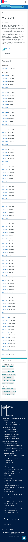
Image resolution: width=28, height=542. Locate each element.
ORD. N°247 (5, 275)
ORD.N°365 (5, 144)
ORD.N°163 (5, 283)
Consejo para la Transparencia (11, 434)
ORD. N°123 (5, 298)
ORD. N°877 (5, 198)
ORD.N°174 (5, 280)
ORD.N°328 (5, 87)
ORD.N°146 (5, 172)
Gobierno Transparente (10, 429)
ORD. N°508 (5, 252)
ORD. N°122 (5, 295)
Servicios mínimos (8, 462)
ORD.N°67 (4, 101)
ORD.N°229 (5, 90)
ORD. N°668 (5, 224)
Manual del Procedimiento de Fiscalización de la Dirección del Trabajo (14, 502)
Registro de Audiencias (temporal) (12, 438)
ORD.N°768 (5, 118)
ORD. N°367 (5, 272)
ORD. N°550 (5, 244)
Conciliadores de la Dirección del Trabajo (14, 493)
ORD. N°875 (5, 189)
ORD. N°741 (5, 212)
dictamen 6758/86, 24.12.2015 (8, 374)
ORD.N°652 (5, 127)
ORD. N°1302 (5, 326)
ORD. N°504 (5, 263)
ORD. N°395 (5, 269)
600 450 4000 (6, 532)
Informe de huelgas (9, 453)
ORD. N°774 (5, 209)
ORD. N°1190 (5, 332)
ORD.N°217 (5, 161)
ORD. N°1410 (5, 323)
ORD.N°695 (5, 121)
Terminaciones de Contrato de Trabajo (13, 469)
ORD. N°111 (5, 300)
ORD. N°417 (5, 266)
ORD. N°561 (5, 235)
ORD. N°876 (5, 192)
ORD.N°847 (5, 104)
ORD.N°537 (5, 132)
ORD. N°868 (5, 201)
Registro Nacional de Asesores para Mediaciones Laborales (13, 472)
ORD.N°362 (5, 78)
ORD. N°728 (5, 218)
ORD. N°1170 (5, 335)
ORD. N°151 (5, 286)
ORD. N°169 (5, 169)
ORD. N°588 (5, 226)
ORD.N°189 (5, 93)
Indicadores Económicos (10, 483)
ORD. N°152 (5, 289)
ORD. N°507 (5, 249)
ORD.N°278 (5, 155)
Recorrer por (5, 6)
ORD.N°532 (5, 135)
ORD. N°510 (5, 261)
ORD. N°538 (5, 246)
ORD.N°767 (5, 112)
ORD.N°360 (5, 75)
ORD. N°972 (5, 355)
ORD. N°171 (5, 164)
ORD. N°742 (5, 215)
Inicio (2, 10)
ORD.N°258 (5, 158)
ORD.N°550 (5, 130)
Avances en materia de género (11, 485)
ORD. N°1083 (5, 346)
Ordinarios (17, 10)
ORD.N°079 (5, 98)
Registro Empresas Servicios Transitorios (14, 466)
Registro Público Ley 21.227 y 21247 (13, 494)
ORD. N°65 (5, 181)
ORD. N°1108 (5, 343)
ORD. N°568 (5, 229)
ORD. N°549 (5, 241)
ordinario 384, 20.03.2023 (7, 383)
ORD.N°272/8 (5, 68)
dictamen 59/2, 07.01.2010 (8, 369)
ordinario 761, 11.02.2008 (7, 366)
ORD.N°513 (5, 138)
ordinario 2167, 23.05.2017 (8, 371)
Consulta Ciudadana (9, 491)
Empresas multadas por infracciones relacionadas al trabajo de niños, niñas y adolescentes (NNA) (14, 450)
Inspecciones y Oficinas (8, 534)
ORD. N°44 (5, 184)
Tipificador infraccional (9, 505)
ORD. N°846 (5, 206)
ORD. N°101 (5, 175)
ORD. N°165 (5, 167)
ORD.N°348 (5, 81)
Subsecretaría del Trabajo (10, 422)
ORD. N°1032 (5, 349)
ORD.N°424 (5, 141)
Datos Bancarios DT (9, 489)
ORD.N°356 (5, 147)
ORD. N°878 (5, 195)
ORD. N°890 (5, 187)
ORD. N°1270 (5, 329)
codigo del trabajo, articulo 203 (9, 388)
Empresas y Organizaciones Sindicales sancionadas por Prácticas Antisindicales (14, 446)
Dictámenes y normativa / (9, 10)
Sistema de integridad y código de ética (14, 487)
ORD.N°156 (5, 95)
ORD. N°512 (5, 258)
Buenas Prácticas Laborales (11, 443)
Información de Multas (9, 467)
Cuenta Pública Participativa (11, 512)
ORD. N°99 (5, 178)
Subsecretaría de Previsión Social (12, 424)
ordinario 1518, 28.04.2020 (8, 377)
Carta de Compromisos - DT (11, 510)
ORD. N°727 (5, 221)
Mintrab (6, 420)
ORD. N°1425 (5, 320)
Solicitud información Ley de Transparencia (11, 432)
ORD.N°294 (5, 150)
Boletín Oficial (7, 507)
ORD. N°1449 (5, 303)
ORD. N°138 (5, 292)
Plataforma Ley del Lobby (10, 436)
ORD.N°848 (5, 107)
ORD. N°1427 (5, 306)
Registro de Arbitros (9, 464)
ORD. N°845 (5, 204)
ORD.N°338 (5, 84)
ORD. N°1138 (5, 337)
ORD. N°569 (5, 232)
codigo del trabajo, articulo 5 (8, 394)
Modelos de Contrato (9, 500)
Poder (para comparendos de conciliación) (14, 509)
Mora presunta (7, 475)
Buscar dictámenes (17, 7)
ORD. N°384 (8, 48)
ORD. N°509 (5, 255)
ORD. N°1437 (5, 312)
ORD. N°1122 (5, 340)
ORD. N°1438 (5, 309)
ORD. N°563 (5, 238)
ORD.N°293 (5, 152)
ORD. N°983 (5, 352)
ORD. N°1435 (5, 318)
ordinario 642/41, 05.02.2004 (8, 380)
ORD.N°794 (5, 110)
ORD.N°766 (5, 115)
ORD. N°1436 (5, 315)
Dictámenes (5, 65)
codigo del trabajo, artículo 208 (9, 391)
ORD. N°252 (5, 278)
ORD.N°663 (5, 124)
